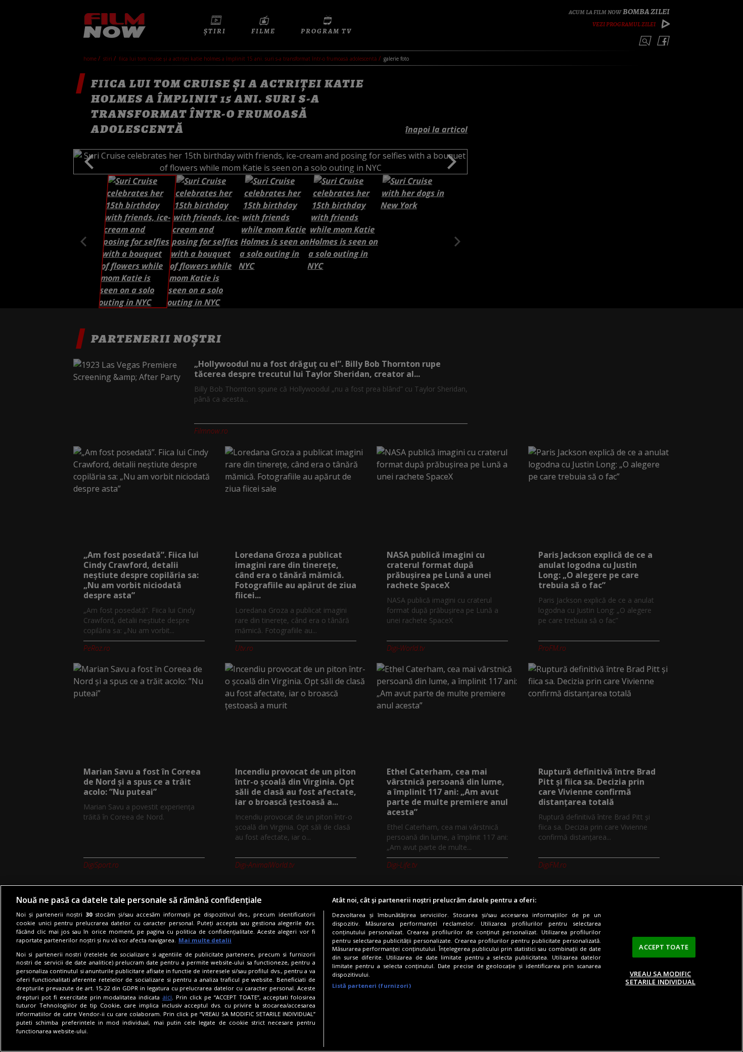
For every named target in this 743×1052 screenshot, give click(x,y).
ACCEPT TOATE (663, 946)
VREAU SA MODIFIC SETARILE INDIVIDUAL (660, 977)
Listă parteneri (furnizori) (371, 985)
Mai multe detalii (204, 940)
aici (167, 997)
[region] (371, 968)
